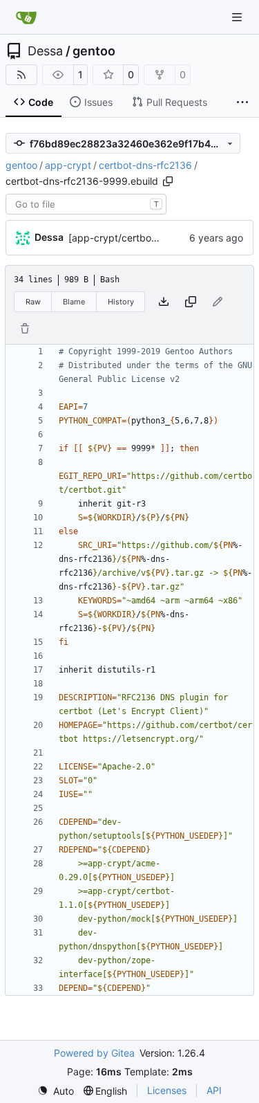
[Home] (26, 17)
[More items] (242, 102)
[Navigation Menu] (238, 17)
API (214, 1090)
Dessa (45, 51)
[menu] (55, 1091)
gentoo (94, 51)
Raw (33, 302)
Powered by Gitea (94, 1053)
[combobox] (86, 204)
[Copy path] (168, 181)
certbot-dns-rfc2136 (145, 165)
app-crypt (68, 165)
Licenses (166, 1090)
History (121, 302)
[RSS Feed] (21, 74)
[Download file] (164, 302)
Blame (74, 302)
